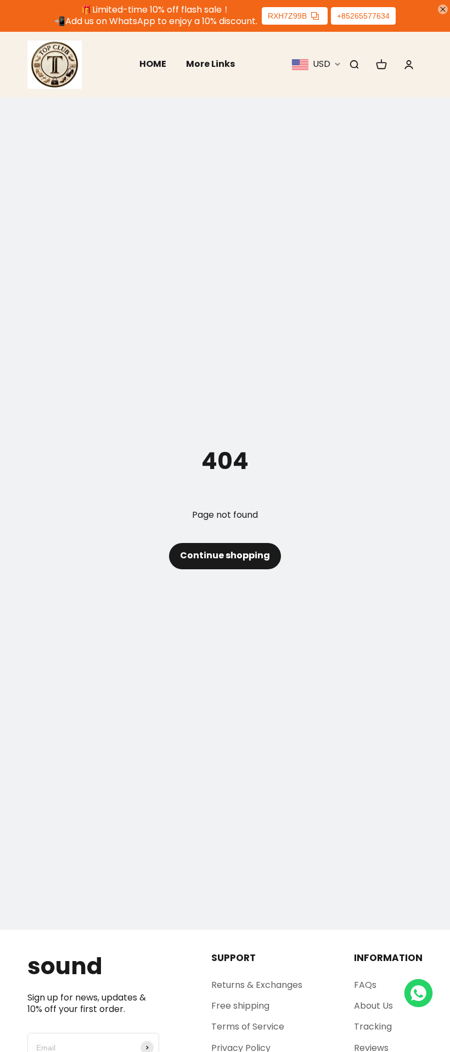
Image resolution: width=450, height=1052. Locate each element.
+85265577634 (363, 16)
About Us (373, 1005)
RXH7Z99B (287, 16)
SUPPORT (233, 957)
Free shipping (240, 1005)
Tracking (373, 1026)
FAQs (365, 985)
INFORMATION (388, 957)
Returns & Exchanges (256, 985)
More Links (210, 64)
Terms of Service (247, 1026)
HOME (152, 64)
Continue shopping (225, 555)
